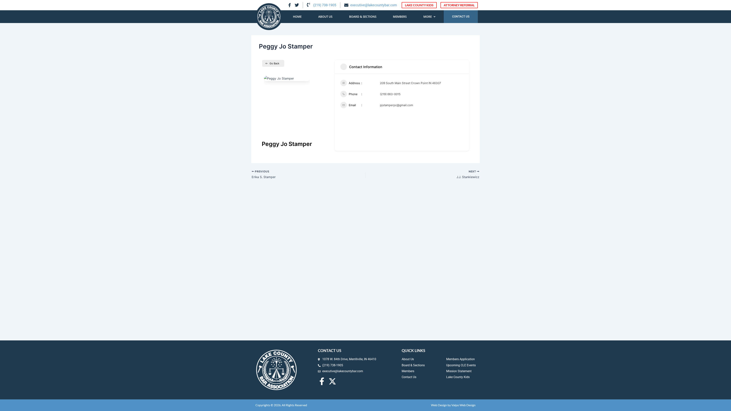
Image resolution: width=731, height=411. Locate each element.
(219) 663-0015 (390, 94)
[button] (429, 16)
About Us (325, 16)
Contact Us (460, 16)
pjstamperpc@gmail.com (396, 105)
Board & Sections (362, 16)
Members (400, 16)
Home (297, 16)
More (427, 16)
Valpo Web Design (463, 405)
